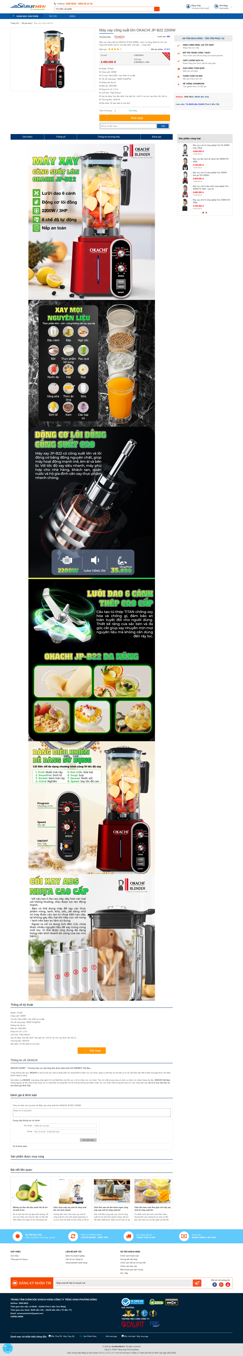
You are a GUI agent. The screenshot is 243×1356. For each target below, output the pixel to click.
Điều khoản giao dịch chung (131, 1270)
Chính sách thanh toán (129, 1256)
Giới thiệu (15, 1256)
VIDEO (72, 16)
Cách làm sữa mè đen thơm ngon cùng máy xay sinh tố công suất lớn (111, 1208)
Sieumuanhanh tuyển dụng (76, 1263)
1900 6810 (189, 97)
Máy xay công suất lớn (43, 23)
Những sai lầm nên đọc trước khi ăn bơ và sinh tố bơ (30, 1208)
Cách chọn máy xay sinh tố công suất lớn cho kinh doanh (69, 1208)
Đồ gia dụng (27, 23)
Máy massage (142, 1336)
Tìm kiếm (157, 9)
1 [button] (203, 212)
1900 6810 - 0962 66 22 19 (79, 4)
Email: (29, 1131)
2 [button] (206, 212)
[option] (31, 1200)
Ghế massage (111, 1336)
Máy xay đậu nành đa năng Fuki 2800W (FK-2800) (211, 160)
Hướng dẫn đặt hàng (128, 1259)
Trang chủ (15, 23)
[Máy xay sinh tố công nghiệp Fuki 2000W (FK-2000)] (185, 205)
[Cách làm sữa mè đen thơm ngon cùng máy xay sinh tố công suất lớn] (112, 1191)
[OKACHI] (119, 37)
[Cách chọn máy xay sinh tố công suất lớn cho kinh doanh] (71, 1191)
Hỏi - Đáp (124, 1273)
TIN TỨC (53, 16)
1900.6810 (23, 1303)
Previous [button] (12, 1197)
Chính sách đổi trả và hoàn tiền (133, 1263)
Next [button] (171, 1197)
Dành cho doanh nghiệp (75, 1256)
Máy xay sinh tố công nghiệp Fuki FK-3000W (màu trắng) (211, 146)
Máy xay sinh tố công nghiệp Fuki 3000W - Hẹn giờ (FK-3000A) (210, 174)
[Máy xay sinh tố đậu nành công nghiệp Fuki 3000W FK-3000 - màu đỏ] (185, 191)
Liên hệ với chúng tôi (74, 1259)
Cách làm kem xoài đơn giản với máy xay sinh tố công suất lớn (152, 1208)
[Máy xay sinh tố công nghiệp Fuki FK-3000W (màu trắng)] (185, 150)
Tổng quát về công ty (19, 1259)
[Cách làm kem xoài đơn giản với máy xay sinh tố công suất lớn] (152, 1191)
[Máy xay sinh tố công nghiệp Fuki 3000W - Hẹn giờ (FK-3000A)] (185, 177)
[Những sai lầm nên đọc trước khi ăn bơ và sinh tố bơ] (31, 1191)
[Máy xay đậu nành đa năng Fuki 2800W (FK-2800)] (185, 164)
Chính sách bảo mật (128, 1266)
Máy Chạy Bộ (68, 1336)
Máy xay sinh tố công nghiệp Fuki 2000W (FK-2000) (212, 201)
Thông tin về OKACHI (24, 1060)
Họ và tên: (28, 1126)
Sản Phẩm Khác (90, 1336)
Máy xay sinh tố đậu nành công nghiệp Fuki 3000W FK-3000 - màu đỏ (210, 187)
